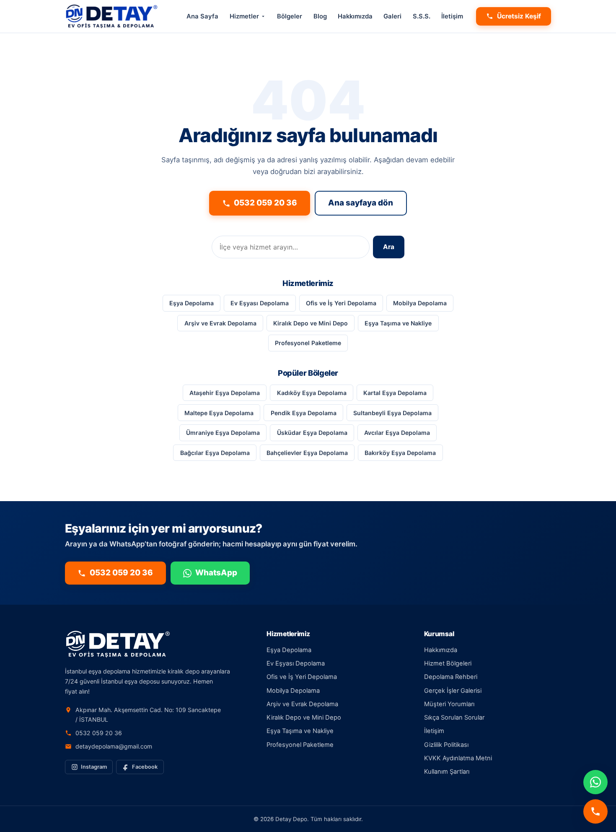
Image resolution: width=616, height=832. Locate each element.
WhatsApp (216, 572)
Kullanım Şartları (446, 771)
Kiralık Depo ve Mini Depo (310, 323)
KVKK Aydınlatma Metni (458, 758)
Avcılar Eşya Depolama (397, 432)
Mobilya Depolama (420, 303)
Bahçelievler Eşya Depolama (307, 452)
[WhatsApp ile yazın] (595, 782)
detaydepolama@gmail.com (113, 746)
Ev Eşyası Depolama (259, 303)
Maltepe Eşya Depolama (219, 412)
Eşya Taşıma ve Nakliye (398, 323)
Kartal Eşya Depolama (395, 392)
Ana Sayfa (202, 16)
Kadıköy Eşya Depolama (312, 392)
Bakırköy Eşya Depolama (400, 452)
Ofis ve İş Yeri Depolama (341, 303)
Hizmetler (244, 16)
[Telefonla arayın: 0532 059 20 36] (595, 811)
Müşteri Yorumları (449, 704)
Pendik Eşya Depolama (303, 412)
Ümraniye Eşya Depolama (223, 432)
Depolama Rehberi (450, 677)
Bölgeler (289, 16)
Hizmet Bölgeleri (447, 663)
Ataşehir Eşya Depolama (224, 392)
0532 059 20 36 (265, 203)
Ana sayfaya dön (360, 203)
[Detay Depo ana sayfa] (111, 16)
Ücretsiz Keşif (519, 16)
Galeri (392, 16)
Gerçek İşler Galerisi (452, 690)
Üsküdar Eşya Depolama (312, 432)
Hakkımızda (355, 16)
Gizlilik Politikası (446, 745)
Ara (388, 247)
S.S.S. (421, 16)
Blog (320, 16)
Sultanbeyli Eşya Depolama (392, 412)
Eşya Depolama (191, 303)
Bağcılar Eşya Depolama (215, 452)
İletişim (452, 16)
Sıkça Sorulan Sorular (454, 717)
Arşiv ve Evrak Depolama (220, 323)
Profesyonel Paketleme (308, 342)
